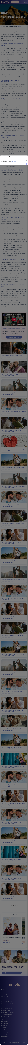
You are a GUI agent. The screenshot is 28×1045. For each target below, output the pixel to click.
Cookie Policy (13, 161)
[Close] (26, 157)
